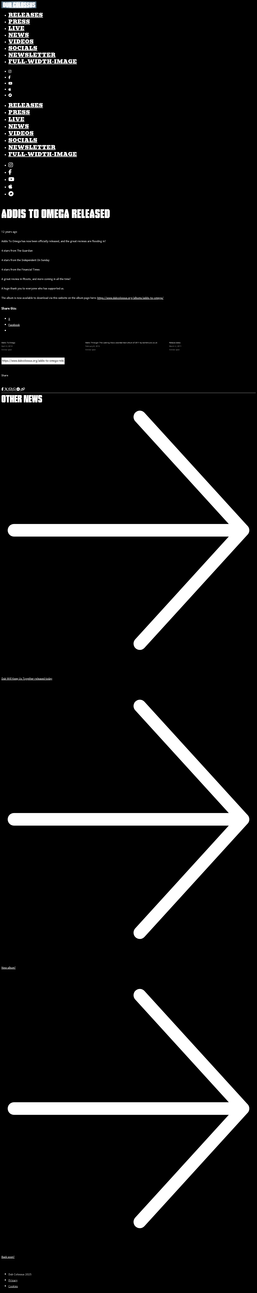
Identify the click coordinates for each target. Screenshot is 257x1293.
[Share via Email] (11, 390)
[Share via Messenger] (18, 390)
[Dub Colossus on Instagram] (10, 72)
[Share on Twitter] (6, 390)
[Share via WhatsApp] (15, 390)
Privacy (12, 1281)
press (19, 21)
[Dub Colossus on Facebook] (9, 78)
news (18, 35)
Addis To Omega (8, 343)
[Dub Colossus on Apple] (9, 90)
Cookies (13, 1287)
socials (22, 48)
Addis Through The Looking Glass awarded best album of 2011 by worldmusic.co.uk (121, 343)
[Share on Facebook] (2, 390)
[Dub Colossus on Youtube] (10, 84)
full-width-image (42, 61)
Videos (21, 41)
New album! (8, 968)
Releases (25, 15)
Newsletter (32, 55)
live (16, 28)
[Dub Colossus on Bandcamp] (10, 96)
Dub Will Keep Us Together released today (26, 679)
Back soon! (8, 1257)
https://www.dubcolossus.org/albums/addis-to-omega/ (130, 298)
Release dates (175, 343)
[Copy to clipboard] (23, 390)
